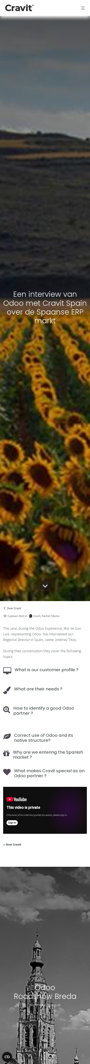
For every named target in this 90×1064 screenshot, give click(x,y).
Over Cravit (14, 608)
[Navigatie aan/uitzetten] (83, 8)
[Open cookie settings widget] (7, 1057)
